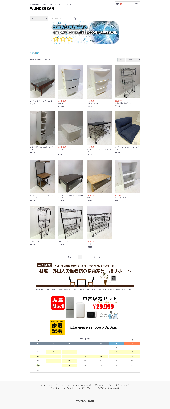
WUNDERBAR (42, 8)
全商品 (32, 53)
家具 (37, 53)
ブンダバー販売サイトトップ (118, 385)
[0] (117, 4)
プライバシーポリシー (63, 385)
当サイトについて (47, 385)
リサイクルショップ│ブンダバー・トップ (65, 388)
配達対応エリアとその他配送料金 (94, 388)
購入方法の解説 (113, 388)
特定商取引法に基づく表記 (82, 385)
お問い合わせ (98, 385)
